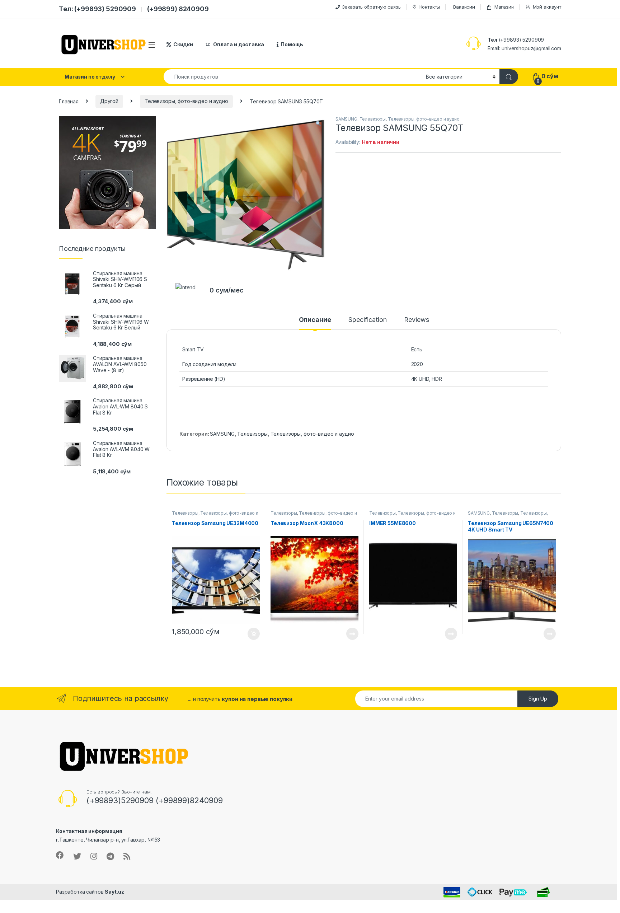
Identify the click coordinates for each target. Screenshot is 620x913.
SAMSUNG (346, 119)
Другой (109, 101)
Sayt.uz (114, 892)
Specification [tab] (367, 320)
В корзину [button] (250, 634)
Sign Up (538, 699)
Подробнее (343, 634)
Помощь (292, 44)
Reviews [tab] (416, 320)
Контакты (429, 7)
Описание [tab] (315, 320)
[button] (318, 124)
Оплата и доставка (238, 44)
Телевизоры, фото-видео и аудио (186, 101)
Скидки (183, 44)
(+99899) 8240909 (178, 9)
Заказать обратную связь (371, 7)
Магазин (504, 7)
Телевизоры (373, 119)
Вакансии (464, 7)
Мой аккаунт (547, 7)
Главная (69, 101)
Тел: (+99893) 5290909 (97, 9)
